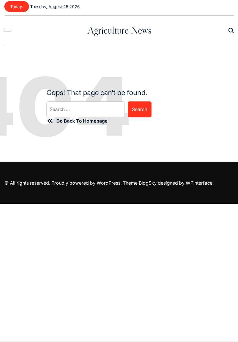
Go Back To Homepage (81, 121)
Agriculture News (120, 30)
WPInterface (199, 183)
